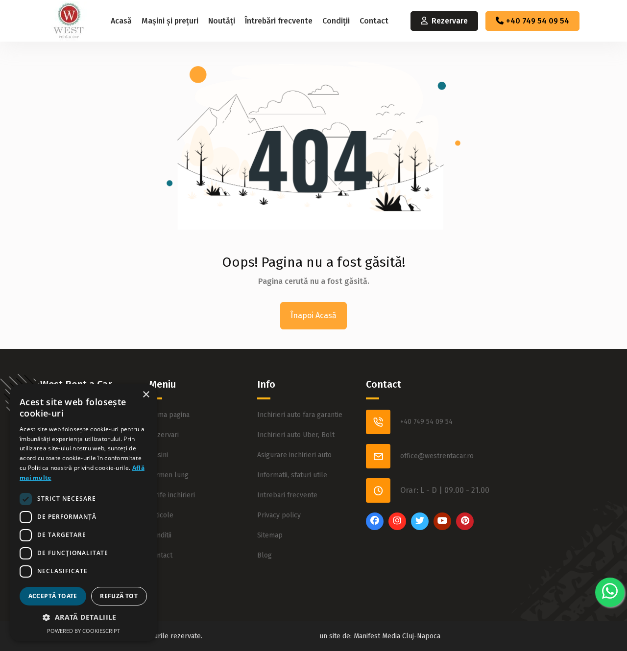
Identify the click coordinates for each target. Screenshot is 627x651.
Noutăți (221, 20)
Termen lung (169, 475)
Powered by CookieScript (83, 630)
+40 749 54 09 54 (537, 20)
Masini (158, 455)
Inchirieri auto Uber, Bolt (296, 435)
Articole (161, 515)
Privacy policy (279, 515)
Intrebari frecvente (287, 495)
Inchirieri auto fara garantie (299, 415)
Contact (374, 20)
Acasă (121, 20)
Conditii (160, 535)
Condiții (336, 20)
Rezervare (450, 20)
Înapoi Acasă (313, 315)
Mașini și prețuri (170, 20)
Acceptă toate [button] (52, 596)
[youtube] (442, 528)
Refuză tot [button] (119, 596)
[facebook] (375, 528)
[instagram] (397, 528)
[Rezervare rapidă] (610, 592)
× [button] (145, 394)
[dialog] (83, 512)
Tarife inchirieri (172, 495)
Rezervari (164, 435)
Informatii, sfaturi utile (292, 475)
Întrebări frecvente (279, 20)
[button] (83, 617)
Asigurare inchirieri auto (294, 455)
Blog (264, 555)
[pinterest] (465, 528)
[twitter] (420, 528)
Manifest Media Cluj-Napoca (397, 636)
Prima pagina (169, 415)
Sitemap (270, 535)
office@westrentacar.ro (437, 456)
